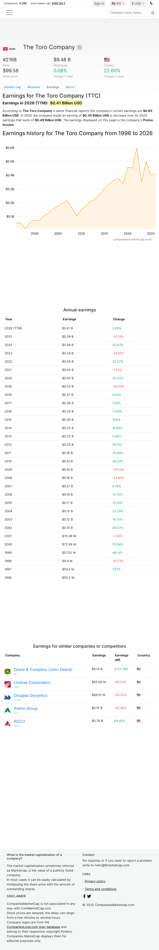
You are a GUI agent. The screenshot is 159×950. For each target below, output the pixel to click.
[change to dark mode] (151, 3)
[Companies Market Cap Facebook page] (84, 897)
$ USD (137, 3)
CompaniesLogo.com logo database (33, 927)
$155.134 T (58, 3)
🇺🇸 (116, 3)
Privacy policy (95, 881)
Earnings (53, 87)
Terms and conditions (100, 889)
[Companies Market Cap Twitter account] (89, 897)
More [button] (69, 87)
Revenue (34, 87)
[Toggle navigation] (9, 12)
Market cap (12, 87)
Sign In (99, 3)
